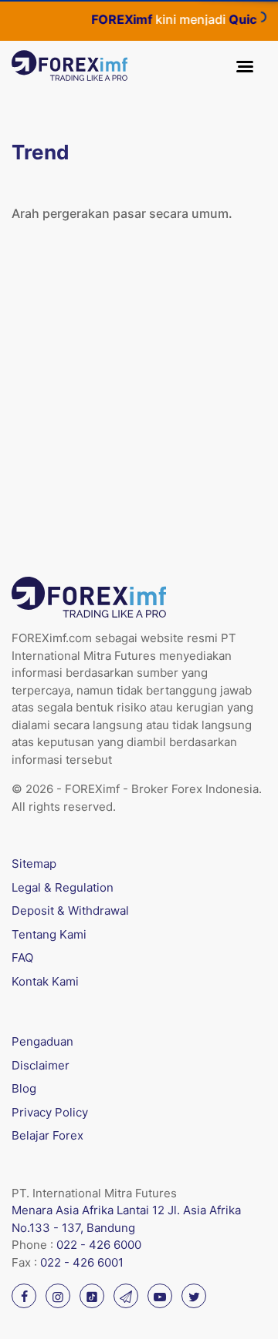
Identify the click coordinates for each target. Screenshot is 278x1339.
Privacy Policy (50, 1112)
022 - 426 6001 (82, 1262)
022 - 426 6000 (98, 1244)
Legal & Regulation (63, 887)
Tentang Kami (49, 934)
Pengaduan (42, 1041)
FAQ (22, 957)
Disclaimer (41, 1065)
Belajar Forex (47, 1135)
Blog (24, 1088)
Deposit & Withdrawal (70, 910)
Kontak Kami (45, 981)
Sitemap (34, 863)
